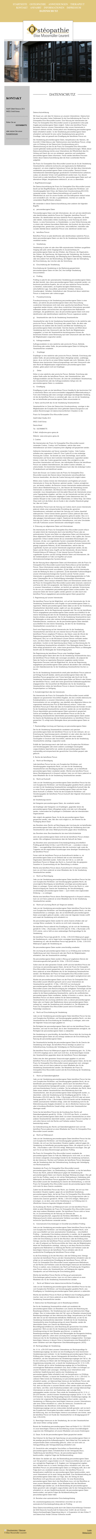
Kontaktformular (12, 134)
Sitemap (22, 1530)
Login (89, 1530)
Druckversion (12, 1530)
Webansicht (87, 1533)
